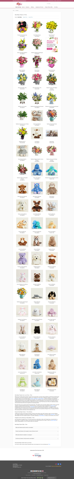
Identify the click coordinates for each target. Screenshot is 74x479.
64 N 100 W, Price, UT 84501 (17, 465)
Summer (23, 7)
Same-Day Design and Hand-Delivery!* (19, 0)
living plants (32, 406)
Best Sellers (20, 17)
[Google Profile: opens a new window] (60, 464)
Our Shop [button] (56, 7)
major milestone (41, 415)
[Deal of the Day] (51, 45)
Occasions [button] (27, 7)
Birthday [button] (32, 7)
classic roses (53, 405)
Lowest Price (31, 17)
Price (49, 444)
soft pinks (31, 398)
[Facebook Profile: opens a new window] (58, 464)
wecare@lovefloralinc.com (17, 467)
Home (13, 10)
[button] (71, 474)
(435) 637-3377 (15, 466)
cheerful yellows (40, 398)
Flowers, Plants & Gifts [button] (49, 7)
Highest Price (25, 17)
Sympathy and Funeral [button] (39, 7)
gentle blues (36, 398)
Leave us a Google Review (56, 466)
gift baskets (53, 414)
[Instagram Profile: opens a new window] (56, 464)
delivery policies (53, 420)
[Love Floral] (20, 4)
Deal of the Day (18, 7)
